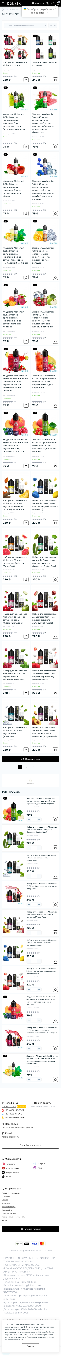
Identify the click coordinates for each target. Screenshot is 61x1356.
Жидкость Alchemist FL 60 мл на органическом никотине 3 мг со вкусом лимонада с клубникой (44, 381)
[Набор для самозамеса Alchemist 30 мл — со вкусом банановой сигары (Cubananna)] (16, 485)
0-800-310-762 (9, 1106)
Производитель (14, 9)
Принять (30, 1346)
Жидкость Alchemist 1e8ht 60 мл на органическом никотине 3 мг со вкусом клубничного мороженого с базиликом (43, 123)
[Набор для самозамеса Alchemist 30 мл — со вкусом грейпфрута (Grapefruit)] (16, 542)
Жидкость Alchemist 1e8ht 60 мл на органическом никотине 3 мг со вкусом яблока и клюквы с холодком (43, 319)
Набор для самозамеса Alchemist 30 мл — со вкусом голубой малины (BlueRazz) (45, 505)
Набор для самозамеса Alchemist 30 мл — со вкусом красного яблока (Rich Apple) (44, 618)
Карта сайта (7, 1210)
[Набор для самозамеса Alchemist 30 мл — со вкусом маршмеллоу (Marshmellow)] (45, 655)
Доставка (6, 1196)
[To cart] (26, 79)
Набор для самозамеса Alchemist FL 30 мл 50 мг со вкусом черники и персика (42, 886)
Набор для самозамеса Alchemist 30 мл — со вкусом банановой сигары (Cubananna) (15, 505)
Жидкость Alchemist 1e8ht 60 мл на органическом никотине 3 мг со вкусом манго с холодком (43, 255)
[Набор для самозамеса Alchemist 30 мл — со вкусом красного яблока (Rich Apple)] (45, 598)
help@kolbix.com (10, 1137)
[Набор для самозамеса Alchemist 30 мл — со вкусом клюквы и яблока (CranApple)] (16, 598)
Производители (9, 1213)
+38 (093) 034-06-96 (15, 1117)
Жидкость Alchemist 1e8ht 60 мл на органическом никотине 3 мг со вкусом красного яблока (13, 188)
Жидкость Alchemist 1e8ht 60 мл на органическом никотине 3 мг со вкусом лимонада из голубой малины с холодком (43, 190)
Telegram (41, 1164)
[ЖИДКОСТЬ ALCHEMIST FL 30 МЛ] (45, 47)
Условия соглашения (11, 1193)
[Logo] (14, 3)
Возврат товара (8, 1207)
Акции (4, 1220)
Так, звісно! (37, 12)
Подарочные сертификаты (13, 1217)
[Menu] (3, 3)
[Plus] (39, 819)
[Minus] (29, 819)
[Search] (52, 3)
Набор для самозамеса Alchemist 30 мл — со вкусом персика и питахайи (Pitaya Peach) (44, 732)
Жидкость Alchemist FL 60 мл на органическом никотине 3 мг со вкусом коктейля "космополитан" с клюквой (15, 383)
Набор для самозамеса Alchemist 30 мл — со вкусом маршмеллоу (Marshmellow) (44, 675)
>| (41, 767)
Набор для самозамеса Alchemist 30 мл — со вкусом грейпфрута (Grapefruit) (15, 561)
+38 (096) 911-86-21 (14, 1113)
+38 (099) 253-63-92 (14, 1110)
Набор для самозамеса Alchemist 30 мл (15, 64)
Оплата (5, 1200)
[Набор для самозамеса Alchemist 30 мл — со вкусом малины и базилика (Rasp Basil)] (16, 655)
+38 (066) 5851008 (26, 1282)
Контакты (6, 1203)
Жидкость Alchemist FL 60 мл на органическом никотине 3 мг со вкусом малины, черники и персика (15, 445)
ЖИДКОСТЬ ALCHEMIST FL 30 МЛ (44, 64)
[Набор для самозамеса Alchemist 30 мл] (16, 47)
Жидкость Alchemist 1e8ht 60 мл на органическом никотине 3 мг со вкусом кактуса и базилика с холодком (14, 121)
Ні (48, 12)
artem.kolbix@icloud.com (26, 1285)
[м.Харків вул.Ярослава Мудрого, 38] (30, 1094)
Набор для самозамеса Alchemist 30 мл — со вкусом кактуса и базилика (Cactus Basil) (44, 561)
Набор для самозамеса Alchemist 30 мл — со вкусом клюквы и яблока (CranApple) (15, 618)
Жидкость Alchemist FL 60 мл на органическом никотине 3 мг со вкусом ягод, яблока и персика (44, 445)
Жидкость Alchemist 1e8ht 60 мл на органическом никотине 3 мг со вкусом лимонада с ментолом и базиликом (15, 255)
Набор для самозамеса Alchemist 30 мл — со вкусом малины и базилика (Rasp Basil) (15, 675)
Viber (40, 1168)
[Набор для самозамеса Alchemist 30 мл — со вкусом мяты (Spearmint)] (16, 712)
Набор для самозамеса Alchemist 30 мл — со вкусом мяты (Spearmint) (15, 732)
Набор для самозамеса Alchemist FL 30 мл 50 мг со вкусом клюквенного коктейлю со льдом (42, 1030)
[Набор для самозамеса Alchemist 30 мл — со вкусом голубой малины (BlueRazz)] (45, 485)
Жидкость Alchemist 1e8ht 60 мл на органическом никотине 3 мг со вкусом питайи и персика (13, 319)
